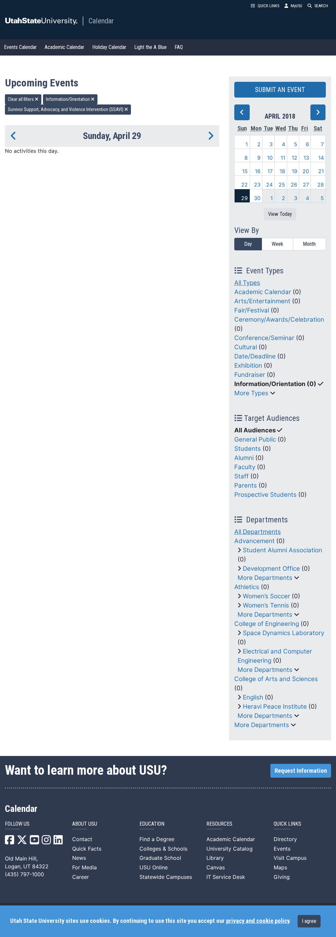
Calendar (101, 20)
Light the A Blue (150, 47)
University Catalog (229, 848)
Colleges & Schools (163, 848)
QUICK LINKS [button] (268, 5)
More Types (251, 393)
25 (282, 184)
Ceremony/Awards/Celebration (279, 319)
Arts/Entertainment (262, 301)
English (253, 697)
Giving (282, 877)
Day (248, 244)
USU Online (153, 867)
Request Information (301, 770)
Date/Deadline (255, 356)
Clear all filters (21, 99)
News (79, 858)
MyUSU (296, 5)
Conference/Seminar (264, 338)
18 (282, 171)
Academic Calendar (64, 47)
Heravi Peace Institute (275, 706)
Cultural (245, 347)
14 (321, 157)
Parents (245, 485)
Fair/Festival (251, 310)
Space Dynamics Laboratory (283, 633)
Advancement (254, 541)
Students (247, 448)
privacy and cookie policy (257, 921)
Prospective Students (265, 494)
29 (244, 198)
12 (294, 157)
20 (306, 171)
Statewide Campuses (165, 877)
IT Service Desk (225, 877)
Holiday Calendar (109, 47)
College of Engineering (266, 624)
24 (269, 184)
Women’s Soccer (266, 596)
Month (309, 244)
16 (258, 171)
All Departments (257, 532)
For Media (84, 867)
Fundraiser (249, 374)
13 (306, 157)
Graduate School (160, 858)
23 (257, 184)
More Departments (265, 578)
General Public (255, 439)
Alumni (244, 458)
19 (294, 171)
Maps (280, 867)
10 (270, 157)
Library (215, 858)
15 (245, 171)
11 (283, 157)
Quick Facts (86, 848)
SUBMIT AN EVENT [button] (280, 90)
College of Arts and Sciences (276, 679)
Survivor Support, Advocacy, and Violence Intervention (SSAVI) (66, 109)
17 (270, 171)
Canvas (215, 867)
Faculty (244, 467)
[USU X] (22, 841)
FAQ (179, 47)
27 (306, 184)
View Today (280, 214)
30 (257, 198)
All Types (247, 282)
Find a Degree (156, 839)
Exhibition (248, 365)
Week (277, 244)
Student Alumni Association (282, 550)
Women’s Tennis (266, 605)
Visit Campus (290, 858)
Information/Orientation (68, 99)
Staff (241, 476)
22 (244, 184)
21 (321, 171)
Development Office (271, 568)
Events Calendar (20, 47)
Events (282, 848)
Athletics (246, 587)
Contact (82, 839)
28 (320, 184)
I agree (309, 921)
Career (80, 877)
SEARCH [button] (321, 5)
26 (294, 184)
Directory (285, 839)
